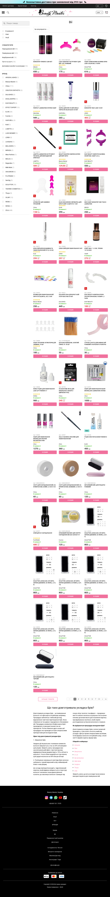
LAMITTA (36, 161)
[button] (45, 75)
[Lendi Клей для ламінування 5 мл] (70, 231)
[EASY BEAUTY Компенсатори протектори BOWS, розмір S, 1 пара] (96, 278)
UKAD (61, 887)
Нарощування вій (10, 49)
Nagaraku (9, 163)
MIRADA (9, 150)
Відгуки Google (22, 6)
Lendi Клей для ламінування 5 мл (70, 248)
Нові (7, 34)
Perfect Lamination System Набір (44, 108)
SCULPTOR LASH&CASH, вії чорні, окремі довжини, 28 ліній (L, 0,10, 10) (95, 582)
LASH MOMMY (11, 133)
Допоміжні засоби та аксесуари (15, 66)
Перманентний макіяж (55, 838)
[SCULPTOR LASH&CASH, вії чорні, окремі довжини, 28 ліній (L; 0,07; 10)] (70, 564)
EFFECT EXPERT (12, 107)
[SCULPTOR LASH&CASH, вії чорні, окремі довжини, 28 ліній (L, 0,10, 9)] (70, 612)
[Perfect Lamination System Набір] (45, 91)
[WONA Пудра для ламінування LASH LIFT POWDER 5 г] (45, 372)
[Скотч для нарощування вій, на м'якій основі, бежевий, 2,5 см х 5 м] (70, 468)
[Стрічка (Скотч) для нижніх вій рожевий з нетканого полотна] (96, 326)
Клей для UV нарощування (42, 533)
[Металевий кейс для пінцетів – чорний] (45, 660)
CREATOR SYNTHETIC (13, 90)
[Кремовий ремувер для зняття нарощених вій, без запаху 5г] (70, 516)
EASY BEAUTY (88, 161)
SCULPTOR (87, 67)
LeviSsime (9, 142)
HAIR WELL (62, 113)
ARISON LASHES (12, 77)
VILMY (86, 254)
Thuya (76, 767)
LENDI (86, 113)
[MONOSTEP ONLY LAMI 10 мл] (96, 91)
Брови (55, 830)
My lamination (79, 758)
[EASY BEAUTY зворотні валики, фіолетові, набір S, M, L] (96, 137)
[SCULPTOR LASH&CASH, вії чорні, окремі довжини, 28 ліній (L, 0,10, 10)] (96, 564)
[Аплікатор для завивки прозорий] (45, 185)
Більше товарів (48, 699)
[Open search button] (8, 12)
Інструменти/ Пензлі (54, 847)
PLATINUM (36, 540)
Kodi (34, 254)
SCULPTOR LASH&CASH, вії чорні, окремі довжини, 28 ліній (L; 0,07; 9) (95, 534)
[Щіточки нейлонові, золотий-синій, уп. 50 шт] (70, 326)
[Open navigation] (3, 12)
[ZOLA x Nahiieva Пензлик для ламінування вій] (70, 420)
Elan (75, 748)
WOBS (8, 202)
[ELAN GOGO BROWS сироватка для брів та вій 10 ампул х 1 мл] (70, 185)
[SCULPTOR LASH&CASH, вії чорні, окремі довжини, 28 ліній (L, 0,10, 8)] (45, 564)
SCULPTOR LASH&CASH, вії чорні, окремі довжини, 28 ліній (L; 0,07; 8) (95, 630)
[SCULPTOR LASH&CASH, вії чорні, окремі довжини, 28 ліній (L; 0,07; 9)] (96, 516)
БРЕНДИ (55, 824)
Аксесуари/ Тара (55, 859)
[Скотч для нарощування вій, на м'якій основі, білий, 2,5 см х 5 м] (45, 468)
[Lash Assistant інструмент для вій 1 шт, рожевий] (70, 45)
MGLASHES (10, 146)
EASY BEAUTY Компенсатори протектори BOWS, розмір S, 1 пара (94, 296)
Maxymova (78, 751)
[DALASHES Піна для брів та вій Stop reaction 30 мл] (70, 278)
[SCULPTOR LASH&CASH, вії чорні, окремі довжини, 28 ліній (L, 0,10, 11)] (45, 612)
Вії (55, 834)
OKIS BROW (10, 172)
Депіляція (55, 842)
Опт (55, 820)
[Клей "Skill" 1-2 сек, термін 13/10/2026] (96, 231)
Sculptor (77, 764)
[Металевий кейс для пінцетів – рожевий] (96, 468)
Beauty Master (63, 161)
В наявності (9, 31)
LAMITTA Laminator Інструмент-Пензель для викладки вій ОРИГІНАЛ (44, 156)
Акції (7, 37)
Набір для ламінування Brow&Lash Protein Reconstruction (41, 438)
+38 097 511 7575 (55, 803)
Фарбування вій (9, 57)
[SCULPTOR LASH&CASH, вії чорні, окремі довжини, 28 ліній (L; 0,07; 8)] (96, 612)
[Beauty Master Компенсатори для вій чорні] (70, 137)
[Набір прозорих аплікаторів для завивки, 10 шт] (45, 326)
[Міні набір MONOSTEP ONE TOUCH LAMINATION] (96, 185)
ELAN (60, 207)
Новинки (55, 813)
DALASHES (62, 301)
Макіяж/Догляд (54, 855)
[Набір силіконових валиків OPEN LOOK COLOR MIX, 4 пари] (96, 45)
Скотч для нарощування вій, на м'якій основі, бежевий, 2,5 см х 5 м (70, 486)
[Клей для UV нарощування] (45, 516)
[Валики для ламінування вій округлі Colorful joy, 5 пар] (45, 278)
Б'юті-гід (33, 6)
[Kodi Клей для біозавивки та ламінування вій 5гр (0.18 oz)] (45, 231)
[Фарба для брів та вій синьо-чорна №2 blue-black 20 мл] (70, 91)
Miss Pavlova (11, 154)
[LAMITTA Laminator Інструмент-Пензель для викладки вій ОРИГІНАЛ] (45, 137)
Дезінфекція (54, 865)
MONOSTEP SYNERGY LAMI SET (42, 61)
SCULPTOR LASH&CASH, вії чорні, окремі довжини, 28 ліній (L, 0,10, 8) (44, 582)
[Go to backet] (106, 12)
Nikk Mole (36, 113)
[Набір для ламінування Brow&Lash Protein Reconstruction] (45, 420)
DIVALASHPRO (11, 99)
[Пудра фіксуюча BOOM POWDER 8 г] (96, 420)
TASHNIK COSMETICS (13, 189)
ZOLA (86, 396)
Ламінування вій (10, 53)
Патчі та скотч (8, 62)
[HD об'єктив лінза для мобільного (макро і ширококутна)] (70, 372)
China (60, 67)
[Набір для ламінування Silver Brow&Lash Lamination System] (96, 372)
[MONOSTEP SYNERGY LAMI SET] (45, 45)
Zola (75, 771)
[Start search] (4, 23)
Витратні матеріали (55, 851)
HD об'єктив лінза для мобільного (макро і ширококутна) (66, 390)
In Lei (76, 755)
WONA (35, 396)
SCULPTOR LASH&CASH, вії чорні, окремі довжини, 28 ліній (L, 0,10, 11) (44, 630)
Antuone (77, 745)
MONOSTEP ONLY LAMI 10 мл (93, 108)
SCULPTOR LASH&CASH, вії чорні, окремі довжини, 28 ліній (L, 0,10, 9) (70, 630)
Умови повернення (53, 887)
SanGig (9, 180)
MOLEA (35, 67)
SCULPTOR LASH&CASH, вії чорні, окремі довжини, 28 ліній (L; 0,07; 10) (70, 582)
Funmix (61, 540)
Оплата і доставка (8, 6)
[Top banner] (55, 2)
